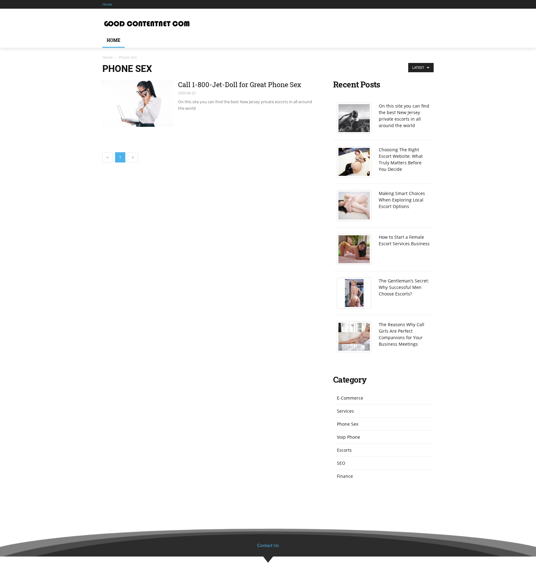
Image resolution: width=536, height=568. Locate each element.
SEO (341, 463)
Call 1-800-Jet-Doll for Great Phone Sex (239, 84)
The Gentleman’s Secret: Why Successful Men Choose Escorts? (404, 287)
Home (107, 57)
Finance (345, 476)
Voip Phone (348, 437)
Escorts (344, 450)
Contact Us (268, 545)
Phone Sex (347, 424)
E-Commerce (350, 398)
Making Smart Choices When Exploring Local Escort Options (402, 199)
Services (345, 411)
